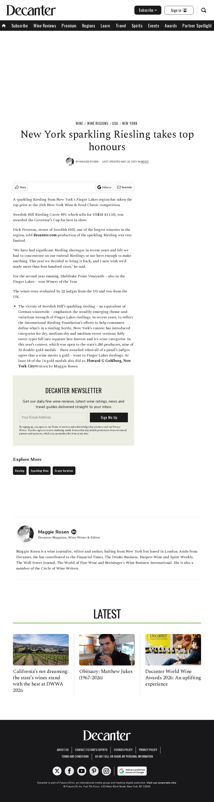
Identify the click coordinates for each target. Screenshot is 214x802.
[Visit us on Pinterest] (94, 771)
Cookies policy (123, 749)
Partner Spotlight (197, 25)
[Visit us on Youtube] (81, 771)
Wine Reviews (44, 25)
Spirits (137, 25)
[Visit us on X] (57, 771)
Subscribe (146, 10)
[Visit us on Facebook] (69, 771)
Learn (105, 25)
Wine (79, 123)
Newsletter (127, 187)
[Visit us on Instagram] (106, 771)
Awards (171, 25)
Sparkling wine (39, 470)
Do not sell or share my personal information (124, 756)
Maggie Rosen (88, 161)
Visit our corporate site (161, 782)
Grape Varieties (64, 470)
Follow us (106, 187)
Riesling (19, 470)
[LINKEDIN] (74, 532)
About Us (63, 749)
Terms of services (61, 427)
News (144, 161)
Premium (69, 25)
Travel (121, 25)
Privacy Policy (148, 749)
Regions (88, 25)
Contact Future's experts (91, 749)
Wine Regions (97, 123)
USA (115, 123)
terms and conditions (75, 756)
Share (23, 187)
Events (153, 25)
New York (130, 123)
